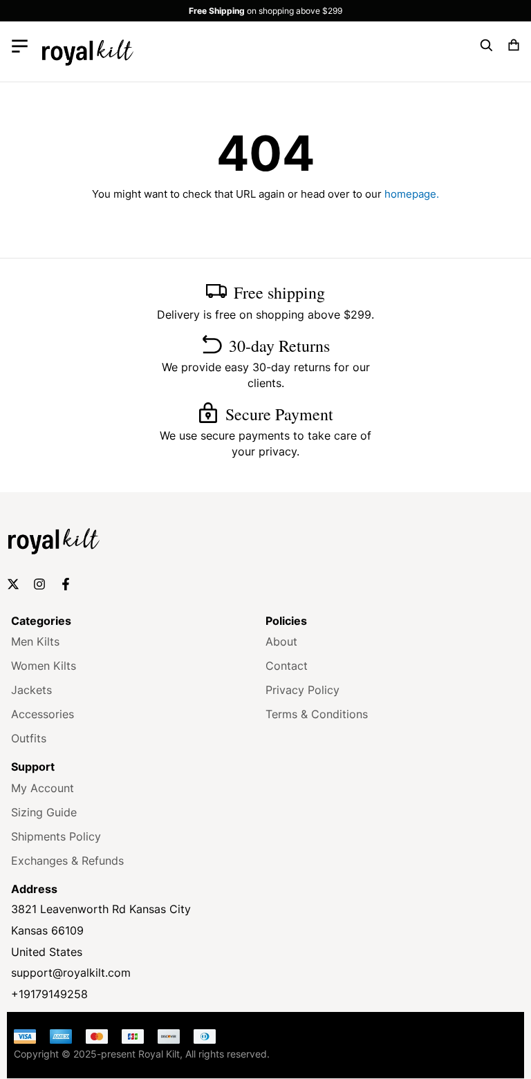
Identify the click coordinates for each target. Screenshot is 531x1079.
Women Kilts (43, 666)
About (281, 641)
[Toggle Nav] (19, 45)
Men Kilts (35, 641)
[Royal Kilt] (87, 51)
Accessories (42, 714)
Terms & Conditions (317, 714)
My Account (42, 788)
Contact (287, 666)
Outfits (28, 738)
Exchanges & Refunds (67, 860)
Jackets (31, 690)
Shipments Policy (56, 836)
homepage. (411, 193)
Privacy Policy (302, 690)
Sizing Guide (44, 812)
